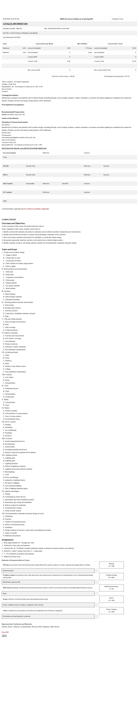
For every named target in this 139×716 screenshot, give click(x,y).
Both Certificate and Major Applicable (35, 209)
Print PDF (5, 632)
